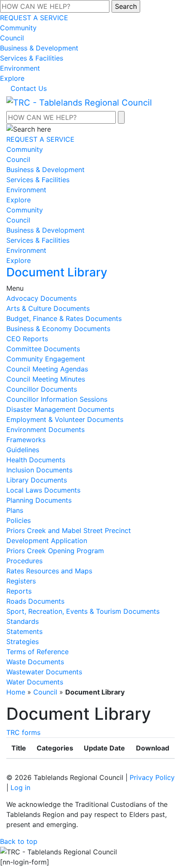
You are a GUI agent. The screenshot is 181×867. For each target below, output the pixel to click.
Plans (14, 510)
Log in (20, 787)
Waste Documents (35, 662)
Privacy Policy (152, 777)
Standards (22, 621)
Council (12, 38)
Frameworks (25, 439)
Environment (20, 68)
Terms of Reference (37, 651)
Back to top (18, 841)
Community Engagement (45, 359)
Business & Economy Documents (58, 328)
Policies (18, 520)
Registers (21, 581)
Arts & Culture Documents (48, 308)
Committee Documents (43, 349)
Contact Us (29, 88)
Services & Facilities (31, 58)
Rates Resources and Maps (49, 571)
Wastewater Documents (44, 672)
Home (15, 692)
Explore (12, 78)
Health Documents (35, 460)
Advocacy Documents (41, 298)
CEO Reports (27, 338)
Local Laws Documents (43, 490)
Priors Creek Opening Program (55, 550)
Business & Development (39, 48)
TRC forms (23, 732)
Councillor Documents (41, 389)
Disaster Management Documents (60, 409)
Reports (19, 591)
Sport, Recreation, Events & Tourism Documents (83, 611)
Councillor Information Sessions (56, 399)
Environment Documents (45, 429)
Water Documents (34, 682)
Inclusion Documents (39, 470)
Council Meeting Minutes (45, 379)
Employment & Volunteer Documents (64, 419)
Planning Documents (39, 500)
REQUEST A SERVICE (34, 17)
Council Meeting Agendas (47, 369)
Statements (24, 631)
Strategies (22, 641)
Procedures (24, 561)
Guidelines (22, 449)
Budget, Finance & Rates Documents (64, 318)
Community (18, 28)
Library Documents (36, 480)
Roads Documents (35, 601)
